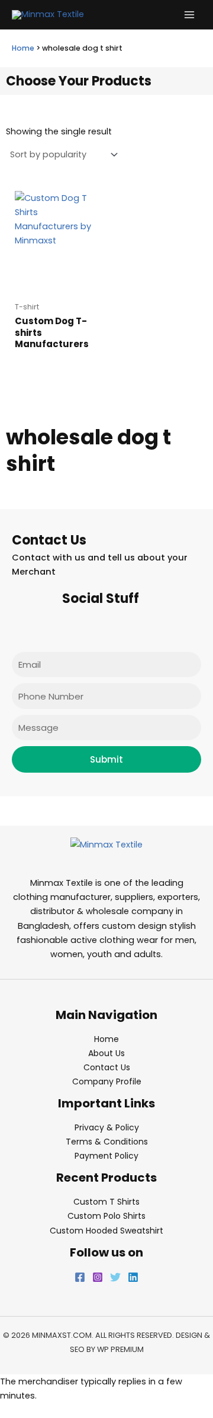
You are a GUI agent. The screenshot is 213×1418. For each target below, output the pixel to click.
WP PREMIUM (120, 1349)
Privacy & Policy (107, 1127)
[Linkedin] (133, 1277)
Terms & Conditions (107, 1141)
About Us (106, 1053)
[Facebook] (80, 1277)
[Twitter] (115, 1277)
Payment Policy (106, 1156)
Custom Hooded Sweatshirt (106, 1230)
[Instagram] (97, 1277)
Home (23, 48)
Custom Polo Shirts (106, 1216)
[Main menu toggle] (189, 15)
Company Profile (106, 1081)
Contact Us (106, 1067)
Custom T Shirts (106, 1202)
